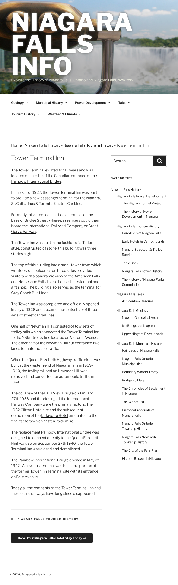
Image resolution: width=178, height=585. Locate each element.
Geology (17, 103)
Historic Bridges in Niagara (141, 458)
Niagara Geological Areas (140, 317)
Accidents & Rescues (137, 301)
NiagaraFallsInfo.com (38, 574)
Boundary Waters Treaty (140, 372)
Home (16, 145)
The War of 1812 (134, 402)
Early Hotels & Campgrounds (143, 241)
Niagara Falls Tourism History (88, 145)
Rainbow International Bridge (36, 181)
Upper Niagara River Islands (142, 334)
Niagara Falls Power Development (141, 196)
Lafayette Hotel (54, 415)
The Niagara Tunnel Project (142, 203)
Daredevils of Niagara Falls (141, 233)
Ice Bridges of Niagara (138, 326)
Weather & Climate (62, 114)
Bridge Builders (133, 380)
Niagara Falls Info (72, 44)
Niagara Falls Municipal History (139, 343)
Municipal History (49, 103)
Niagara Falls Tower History (142, 271)
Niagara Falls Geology (132, 310)
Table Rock (130, 263)
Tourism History (23, 114)
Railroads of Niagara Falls (140, 350)
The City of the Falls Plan (140, 450)
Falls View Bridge (59, 393)
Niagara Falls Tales (130, 294)
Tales (122, 103)
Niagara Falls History (42, 145)
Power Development (90, 103)
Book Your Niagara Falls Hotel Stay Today (50, 538)
